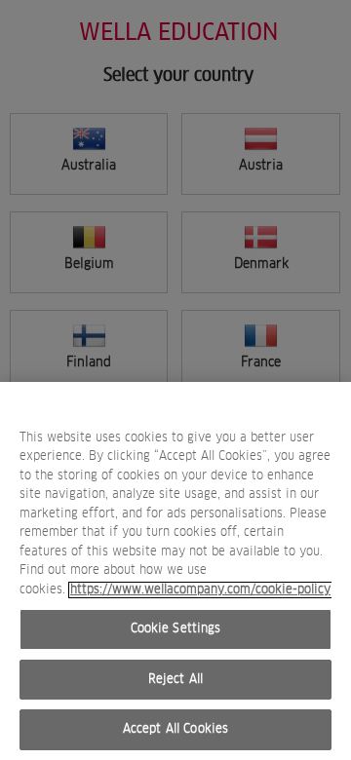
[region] (175, 571)
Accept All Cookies (175, 729)
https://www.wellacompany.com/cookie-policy (200, 590)
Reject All (175, 679)
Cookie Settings (176, 629)
